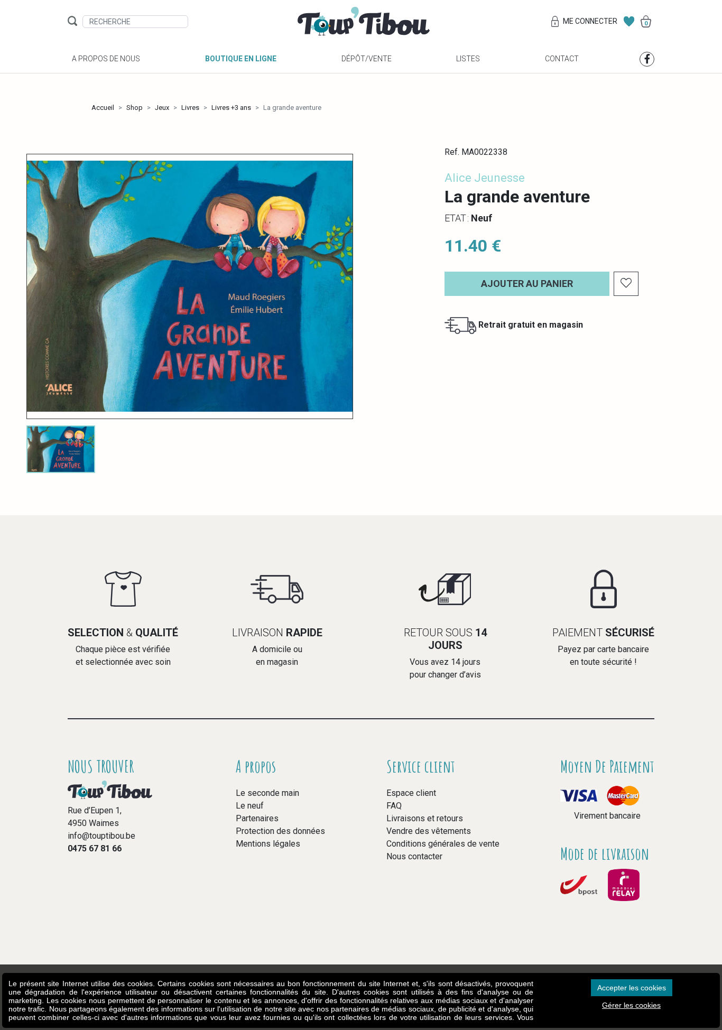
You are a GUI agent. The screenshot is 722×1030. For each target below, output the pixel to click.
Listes (468, 58)
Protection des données (280, 831)
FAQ (394, 806)
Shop (134, 108)
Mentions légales (268, 844)
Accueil (102, 108)
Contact (562, 58)
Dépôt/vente (366, 58)
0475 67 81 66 (95, 848)
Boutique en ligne (240, 58)
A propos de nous (106, 58)
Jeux (162, 108)
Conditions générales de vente (442, 844)
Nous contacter (414, 856)
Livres (190, 108)
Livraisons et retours (424, 818)
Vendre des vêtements (428, 831)
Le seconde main (267, 793)
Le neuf (250, 806)
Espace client (411, 793)
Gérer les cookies (631, 1005)
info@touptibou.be (101, 836)
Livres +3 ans (231, 108)
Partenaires (257, 818)
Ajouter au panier (527, 283)
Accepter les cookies (631, 987)
